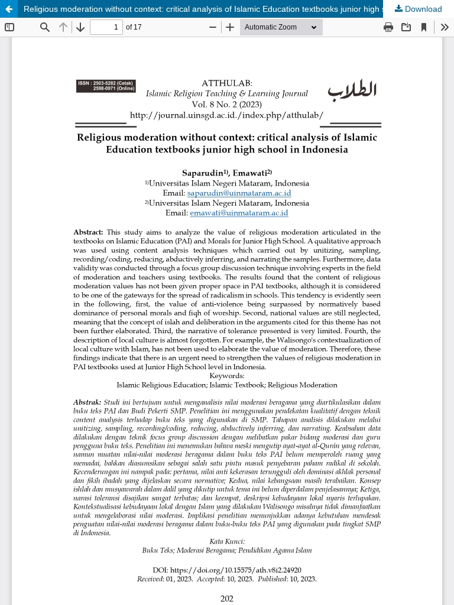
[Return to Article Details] (9, 9)
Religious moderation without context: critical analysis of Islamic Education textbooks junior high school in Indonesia (239, 9)
